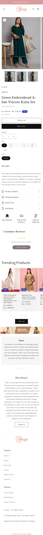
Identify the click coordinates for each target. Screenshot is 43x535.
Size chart (5, 166)
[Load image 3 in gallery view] (33, 76)
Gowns (6, 470)
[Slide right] (41, 77)
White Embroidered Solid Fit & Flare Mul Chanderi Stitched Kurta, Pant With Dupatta (10, 298)
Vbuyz (18, 534)
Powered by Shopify (25, 534)
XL (24, 145)
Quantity (4, 132)
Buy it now (21, 126)
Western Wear (8, 474)
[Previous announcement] (4, 2)
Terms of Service (10, 502)
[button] (4, 9)
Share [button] (5, 87)
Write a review (21, 247)
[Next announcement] (39, 2)
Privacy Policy (9, 492)
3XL (6, 150)
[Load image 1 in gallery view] (10, 76)
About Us (21, 424)
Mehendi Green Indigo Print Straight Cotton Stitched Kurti (29, 297)
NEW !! (6, 456)
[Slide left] (2, 77)
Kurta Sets (7, 465)
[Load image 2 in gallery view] (21, 76)
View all (21, 321)
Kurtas (6, 460)
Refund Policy (9, 497)
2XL (32, 145)
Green (6, 158)
